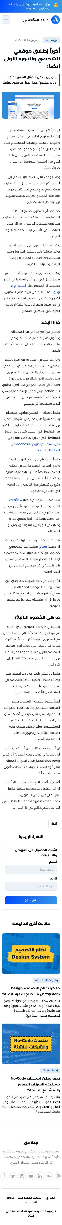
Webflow (15, 500)
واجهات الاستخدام (46, 980)
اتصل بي (50, 1197)
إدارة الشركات (50, 1070)
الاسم (53, 861)
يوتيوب (55, 292)
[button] (6, 19)
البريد (53, 878)
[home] (38, 19)
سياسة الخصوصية (29, 1197)
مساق (43, 546)
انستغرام (20, 286)
